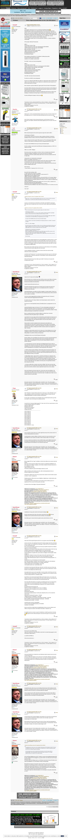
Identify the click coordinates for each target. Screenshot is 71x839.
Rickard (15, 456)
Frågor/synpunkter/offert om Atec (33, 24)
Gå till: (47, 806)
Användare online (63, 127)
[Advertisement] (5, 176)
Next (17, 18)
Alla (18, 18)
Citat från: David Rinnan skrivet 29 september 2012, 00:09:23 (35, 745)
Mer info (65, 836)
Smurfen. (15, 109)
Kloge (14, 388)
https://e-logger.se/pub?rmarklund (40, 490)
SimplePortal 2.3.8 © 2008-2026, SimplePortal (36, 832)
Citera (57, 25)
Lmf (11, 15)
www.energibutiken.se (39, 488)
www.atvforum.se (43, 491)
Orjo (62, 131)
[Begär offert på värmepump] (35, 827)
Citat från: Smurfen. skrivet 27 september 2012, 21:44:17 (34, 196)
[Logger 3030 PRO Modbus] (35, 819)
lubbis (62, 133)
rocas (62, 130)
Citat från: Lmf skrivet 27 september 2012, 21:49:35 (33, 207)
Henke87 (15, 25)
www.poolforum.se (34, 491)
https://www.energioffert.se (44, 489)
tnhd (62, 129)
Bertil (9, 15)
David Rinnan (16, 271)
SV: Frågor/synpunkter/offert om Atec (34, 109)
